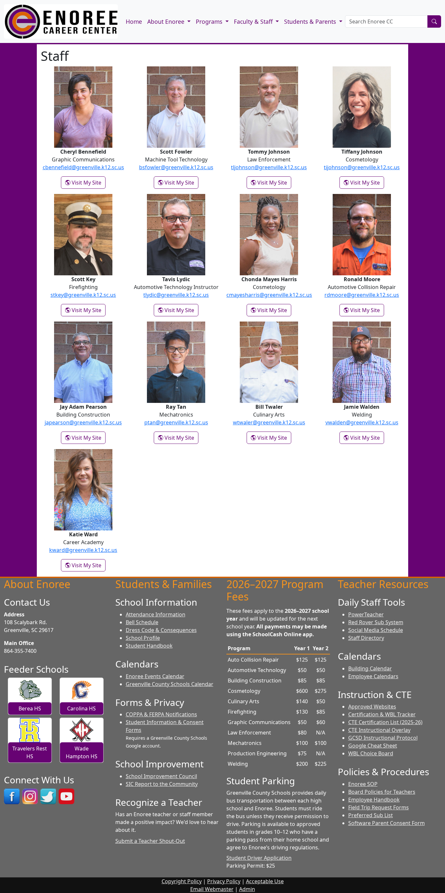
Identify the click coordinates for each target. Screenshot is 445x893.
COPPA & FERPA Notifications (161, 714)
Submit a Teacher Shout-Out (150, 841)
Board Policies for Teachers (381, 791)
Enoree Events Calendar (155, 676)
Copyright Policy (182, 881)
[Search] (434, 21)
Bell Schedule (142, 622)
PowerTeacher (366, 614)
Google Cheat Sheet (372, 745)
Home (134, 21)
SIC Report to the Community (162, 784)
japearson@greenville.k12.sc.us (83, 422)
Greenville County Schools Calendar (169, 684)
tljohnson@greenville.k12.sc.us (269, 167)
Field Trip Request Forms (378, 807)
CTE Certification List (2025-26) (385, 722)
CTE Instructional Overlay (379, 730)
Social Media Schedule (375, 630)
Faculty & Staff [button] (254, 21)
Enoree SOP (363, 784)
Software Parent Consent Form (386, 823)
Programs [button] (210, 21)
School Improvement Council (161, 776)
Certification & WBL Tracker (382, 714)
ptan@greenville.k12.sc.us (176, 422)
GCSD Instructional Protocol (383, 737)
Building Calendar (370, 668)
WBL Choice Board (370, 753)
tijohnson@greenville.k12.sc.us (362, 167)
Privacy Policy (223, 881)
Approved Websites (372, 706)
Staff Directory (366, 637)
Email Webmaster (212, 889)
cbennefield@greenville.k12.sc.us (83, 167)
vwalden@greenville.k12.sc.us (361, 422)
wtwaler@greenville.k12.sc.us (269, 422)
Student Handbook (149, 645)
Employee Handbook (374, 799)
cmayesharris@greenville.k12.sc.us (269, 294)
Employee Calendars (373, 676)
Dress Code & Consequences (161, 630)
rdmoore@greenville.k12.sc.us (361, 294)
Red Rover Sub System (375, 622)
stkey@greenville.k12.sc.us (83, 294)
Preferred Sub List (370, 815)
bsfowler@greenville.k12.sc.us (176, 167)
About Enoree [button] (166, 21)
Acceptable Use (265, 881)
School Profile (143, 637)
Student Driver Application (259, 857)
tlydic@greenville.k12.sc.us (176, 294)
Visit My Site (88, 182)
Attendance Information (155, 614)
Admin (247, 889)
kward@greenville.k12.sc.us (83, 550)
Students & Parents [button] (310, 21)
